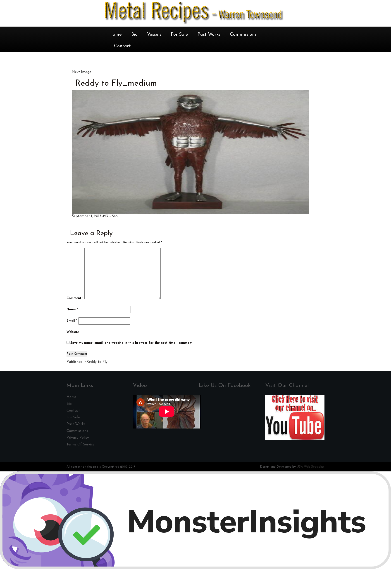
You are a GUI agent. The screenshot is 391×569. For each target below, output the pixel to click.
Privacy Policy (78, 438)
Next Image (81, 72)
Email (72, 321)
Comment (75, 298)
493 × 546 (110, 216)
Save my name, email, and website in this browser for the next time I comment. (131, 343)
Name (72, 309)
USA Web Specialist (310, 466)
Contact (122, 46)
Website (73, 332)
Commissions (243, 34)
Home (115, 34)
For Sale (179, 34)
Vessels (154, 34)
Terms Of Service (80, 444)
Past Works (209, 34)
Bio (134, 34)
